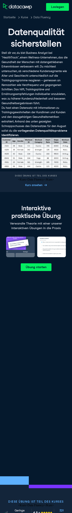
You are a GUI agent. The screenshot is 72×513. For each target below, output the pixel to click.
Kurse (24, 17)
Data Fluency (41, 17)
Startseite (9, 17)
